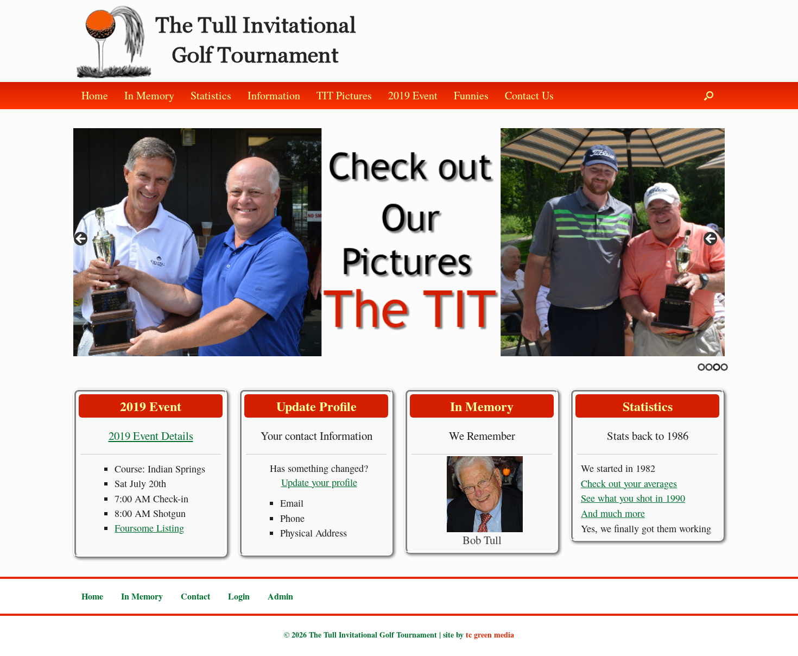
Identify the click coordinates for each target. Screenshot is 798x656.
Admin (280, 596)
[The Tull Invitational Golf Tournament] (218, 41)
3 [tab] (716, 367)
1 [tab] (701, 367)
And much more (613, 513)
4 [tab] (724, 367)
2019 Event (413, 95)
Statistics (211, 95)
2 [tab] (709, 367)
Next (711, 239)
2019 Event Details (151, 435)
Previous (81, 239)
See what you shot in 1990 (633, 497)
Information (274, 95)
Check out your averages (629, 483)
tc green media (490, 634)
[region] (399, 242)
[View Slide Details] (399, 242)
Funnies (471, 95)
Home (94, 95)
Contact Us (529, 95)
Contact (195, 596)
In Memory (149, 95)
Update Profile (316, 405)
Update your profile (319, 482)
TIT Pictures (344, 95)
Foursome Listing (149, 527)
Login (239, 596)
